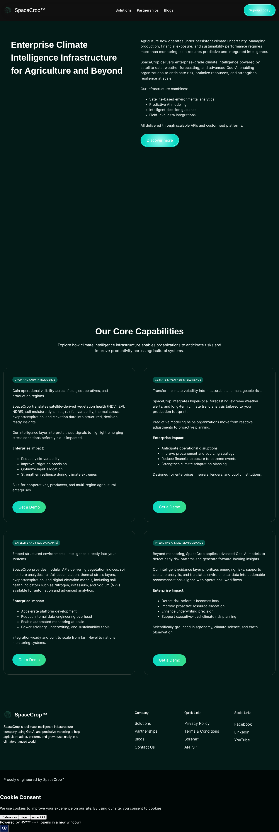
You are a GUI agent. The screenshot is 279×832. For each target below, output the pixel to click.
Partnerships (146, 731)
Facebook (243, 724)
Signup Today (259, 10)
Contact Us (145, 747)
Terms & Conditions (201, 731)
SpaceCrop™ (30, 10)
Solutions (143, 723)
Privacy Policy (197, 723)
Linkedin (241, 732)
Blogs (140, 739)
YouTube (242, 740)
